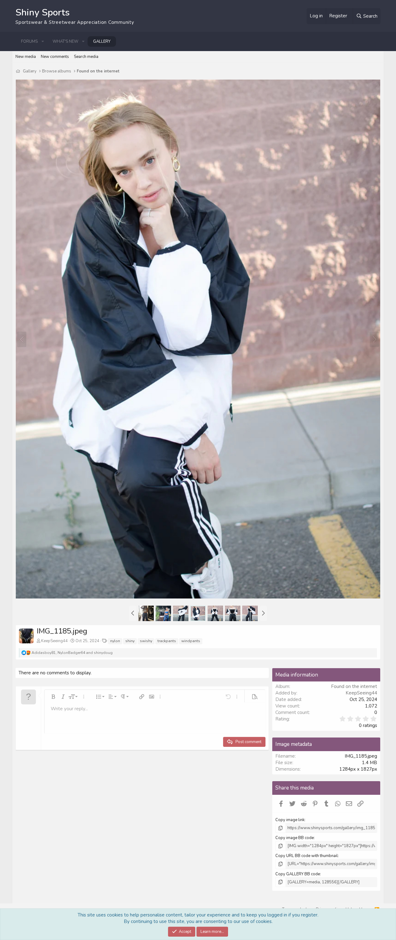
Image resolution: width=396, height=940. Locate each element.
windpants (190, 640)
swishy (146, 640)
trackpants (166, 640)
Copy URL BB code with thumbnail (306, 856)
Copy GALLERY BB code (297, 874)
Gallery (101, 41)
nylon (115, 640)
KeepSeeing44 (54, 641)
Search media (86, 56)
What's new (65, 41)
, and (72, 652)
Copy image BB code (294, 838)
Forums (29, 41)
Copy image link (289, 820)
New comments (55, 56)
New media (25, 56)
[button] (42, 41)
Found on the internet (354, 686)
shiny (130, 640)
